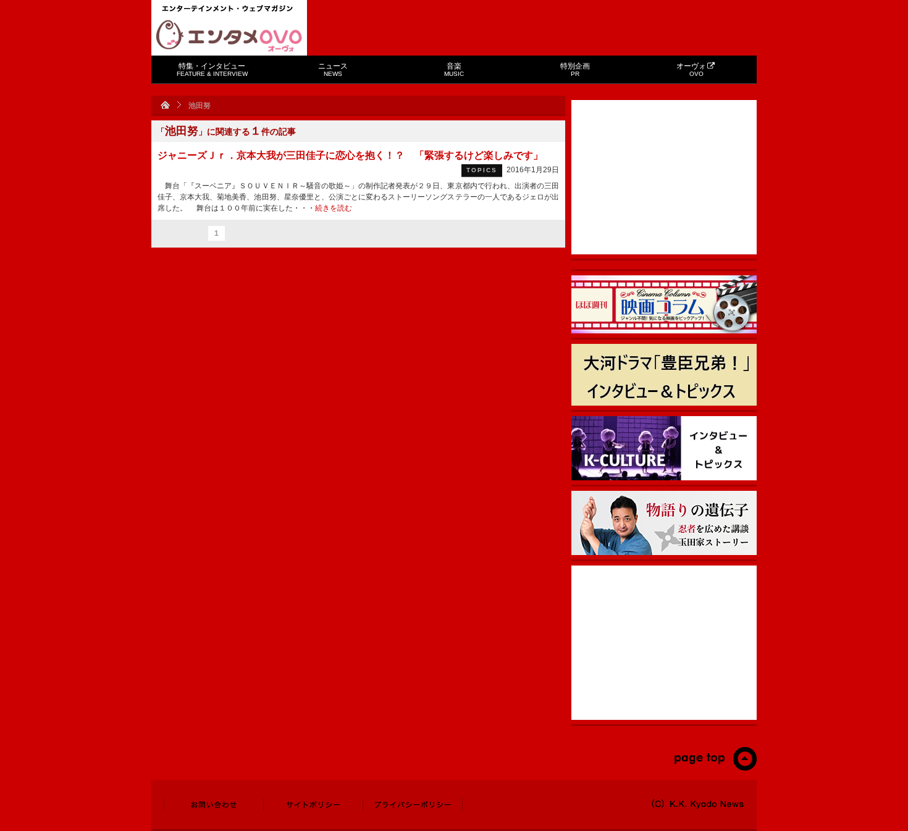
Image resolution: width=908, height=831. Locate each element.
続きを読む (333, 208)
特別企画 (575, 69)
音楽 (454, 69)
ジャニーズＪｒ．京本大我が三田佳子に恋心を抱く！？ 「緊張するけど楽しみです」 (350, 155)
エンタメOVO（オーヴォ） (229, 36)
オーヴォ (691, 69)
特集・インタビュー (212, 69)
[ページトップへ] (715, 768)
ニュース (333, 69)
